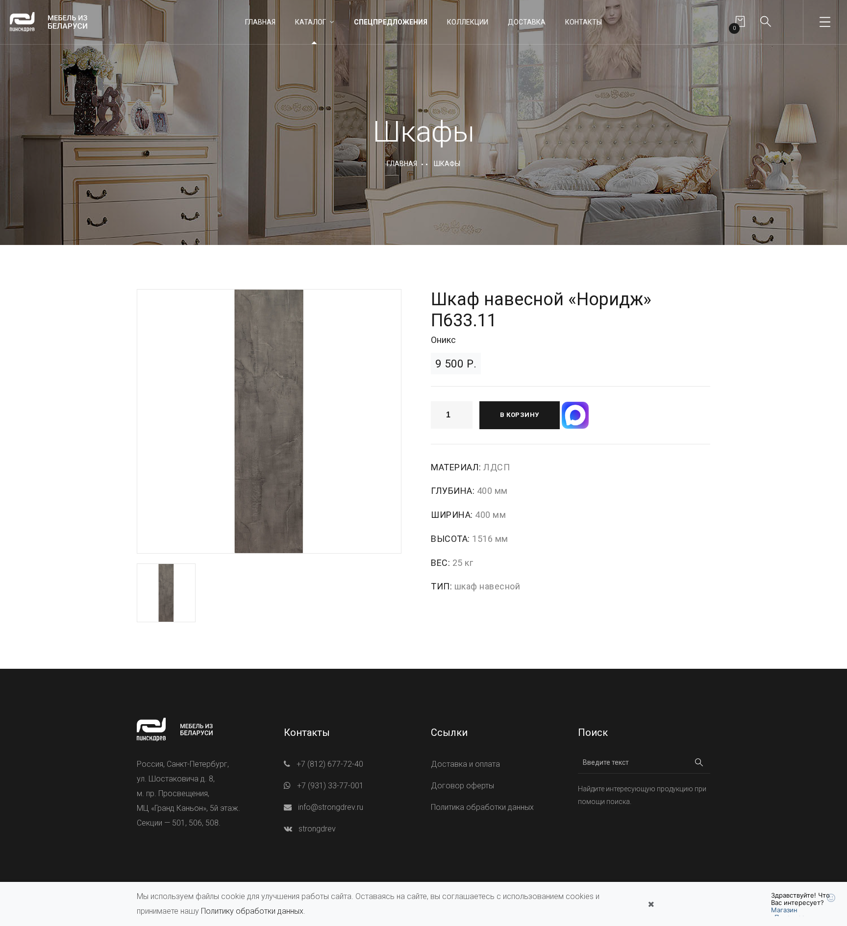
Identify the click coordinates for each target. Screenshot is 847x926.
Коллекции (467, 22)
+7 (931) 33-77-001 (330, 785)
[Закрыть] (651, 904)
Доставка (527, 22)
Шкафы (447, 164)
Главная (260, 22)
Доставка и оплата (465, 764)
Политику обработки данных (252, 911)
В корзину (519, 414)
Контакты (583, 22)
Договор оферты (462, 785)
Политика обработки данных (482, 807)
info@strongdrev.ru (330, 807)
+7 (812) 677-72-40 (330, 764)
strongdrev (317, 828)
